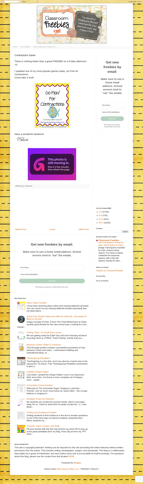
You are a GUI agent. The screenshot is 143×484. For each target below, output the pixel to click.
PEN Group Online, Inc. (68, 469)
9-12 (101, 219)
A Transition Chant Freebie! (40, 385)
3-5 (100, 212)
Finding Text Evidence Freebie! (41, 412)
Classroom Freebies (108, 240)
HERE (71, 456)
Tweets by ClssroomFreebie (109, 270)
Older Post (84, 229)
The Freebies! (25, 47)
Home (15, 47)
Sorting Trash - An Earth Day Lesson (44, 332)
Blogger (77, 463)
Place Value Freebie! (37, 303)
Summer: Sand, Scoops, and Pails (43, 426)
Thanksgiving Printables (38, 358)
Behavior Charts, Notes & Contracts (44, 345)
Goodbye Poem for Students (40, 399)
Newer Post (20, 229)
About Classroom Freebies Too (45, 47)
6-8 (100, 215)
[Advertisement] (52, 208)
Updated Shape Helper (38, 372)
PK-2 (101, 222)
